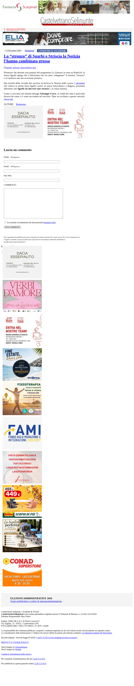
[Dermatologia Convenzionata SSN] (22, 483)
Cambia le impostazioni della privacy (16, 654)
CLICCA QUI (39, 659)
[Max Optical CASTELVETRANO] (22, 380)
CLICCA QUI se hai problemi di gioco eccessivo (57, 638)
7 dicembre (79, 83)
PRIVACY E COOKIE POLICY (15, 642)
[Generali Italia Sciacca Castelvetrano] (64, 138)
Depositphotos (21, 647)
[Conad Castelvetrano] (22, 586)
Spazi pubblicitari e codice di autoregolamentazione (36, 601)
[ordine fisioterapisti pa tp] (22, 414)
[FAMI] (22, 449)
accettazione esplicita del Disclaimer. (97, 633)
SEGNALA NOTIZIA (16, 29)
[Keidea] (22, 517)
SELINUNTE (12, 31)
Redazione (29, 51)
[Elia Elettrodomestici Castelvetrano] (67, 44)
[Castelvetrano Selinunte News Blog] (67, 25)
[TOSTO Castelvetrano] (22, 551)
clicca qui (8, 99)
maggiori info (49, 222)
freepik (18, 649)
